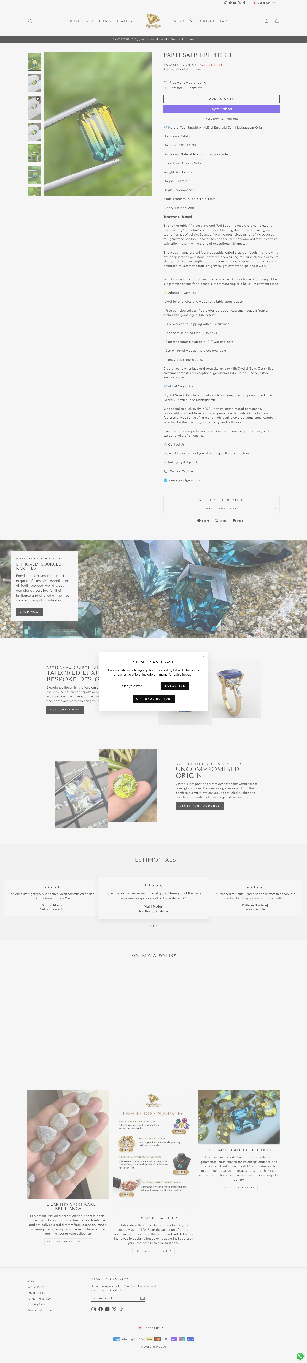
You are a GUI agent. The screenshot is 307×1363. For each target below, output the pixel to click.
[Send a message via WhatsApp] (300, 1356)
